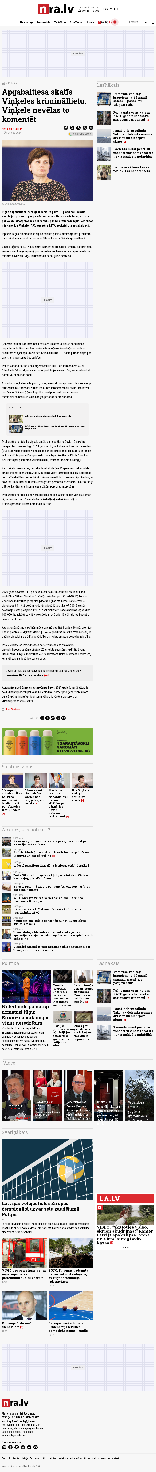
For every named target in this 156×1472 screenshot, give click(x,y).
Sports (90, 22)
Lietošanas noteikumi (58, 1458)
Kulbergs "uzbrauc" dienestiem (16, 1325)
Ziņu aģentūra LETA (12, 128)
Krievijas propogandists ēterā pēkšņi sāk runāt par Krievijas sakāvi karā (50, 842)
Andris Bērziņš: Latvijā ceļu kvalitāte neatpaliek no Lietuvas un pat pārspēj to (51, 854)
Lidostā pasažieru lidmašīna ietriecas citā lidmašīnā (51, 865)
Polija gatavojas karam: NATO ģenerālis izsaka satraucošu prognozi (131, 116)
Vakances (105, 1458)
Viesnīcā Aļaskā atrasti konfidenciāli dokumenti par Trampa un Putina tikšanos (51, 948)
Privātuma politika (38, 1458)
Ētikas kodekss (91, 1458)
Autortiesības (76, 1458)
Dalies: (34, 717)
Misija (25, 1458)
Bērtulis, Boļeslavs (88, 11)
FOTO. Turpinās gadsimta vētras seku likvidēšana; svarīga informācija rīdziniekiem (68, 1275)
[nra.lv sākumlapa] (56, 9)
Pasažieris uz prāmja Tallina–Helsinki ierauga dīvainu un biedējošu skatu (133, 136)
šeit (46, 675)
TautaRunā (60, 22)
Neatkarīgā (26, 22)
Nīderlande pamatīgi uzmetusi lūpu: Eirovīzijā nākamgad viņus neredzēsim (26, 1014)
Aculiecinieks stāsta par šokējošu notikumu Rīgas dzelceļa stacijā (49, 922)
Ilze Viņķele (11, 709)
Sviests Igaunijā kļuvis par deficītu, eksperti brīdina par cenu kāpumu (51, 888)
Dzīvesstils (43, 22)
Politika (12, 83)
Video (9, 1063)
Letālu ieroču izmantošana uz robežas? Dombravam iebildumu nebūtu (83, 993)
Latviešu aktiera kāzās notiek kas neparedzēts (50, 416)
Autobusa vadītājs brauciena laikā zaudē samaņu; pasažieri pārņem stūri (55, 427)
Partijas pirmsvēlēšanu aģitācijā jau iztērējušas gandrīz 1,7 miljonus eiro (64, 1035)
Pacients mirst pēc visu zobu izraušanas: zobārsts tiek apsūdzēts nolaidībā (133, 152)
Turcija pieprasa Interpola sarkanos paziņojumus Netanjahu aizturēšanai (62, 995)
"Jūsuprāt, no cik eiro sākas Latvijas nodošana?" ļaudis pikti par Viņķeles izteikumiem (12, 800)
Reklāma (17, 1458)
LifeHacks (76, 22)
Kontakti (115, 1458)
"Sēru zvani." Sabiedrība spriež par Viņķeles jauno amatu (35, 796)
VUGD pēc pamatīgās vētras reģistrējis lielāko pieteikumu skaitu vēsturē (24, 1274)
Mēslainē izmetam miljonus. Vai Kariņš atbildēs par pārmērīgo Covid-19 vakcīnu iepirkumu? (58, 803)
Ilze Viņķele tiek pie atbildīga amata (80, 795)
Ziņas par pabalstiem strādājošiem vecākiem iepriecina (83, 1032)
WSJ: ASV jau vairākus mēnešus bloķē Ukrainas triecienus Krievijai (48, 899)
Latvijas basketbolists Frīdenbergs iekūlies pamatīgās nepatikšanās (68, 1326)
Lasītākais (108, 85)
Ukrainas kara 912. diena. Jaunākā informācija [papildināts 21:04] (47, 911)
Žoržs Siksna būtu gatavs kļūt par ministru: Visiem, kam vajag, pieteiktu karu (51, 876)
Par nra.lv (6, 1458)
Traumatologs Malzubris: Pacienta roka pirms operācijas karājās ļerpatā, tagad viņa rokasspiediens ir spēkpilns (53, 935)
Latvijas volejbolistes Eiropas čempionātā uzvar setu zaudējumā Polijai (40, 1208)
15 (148, 120)
